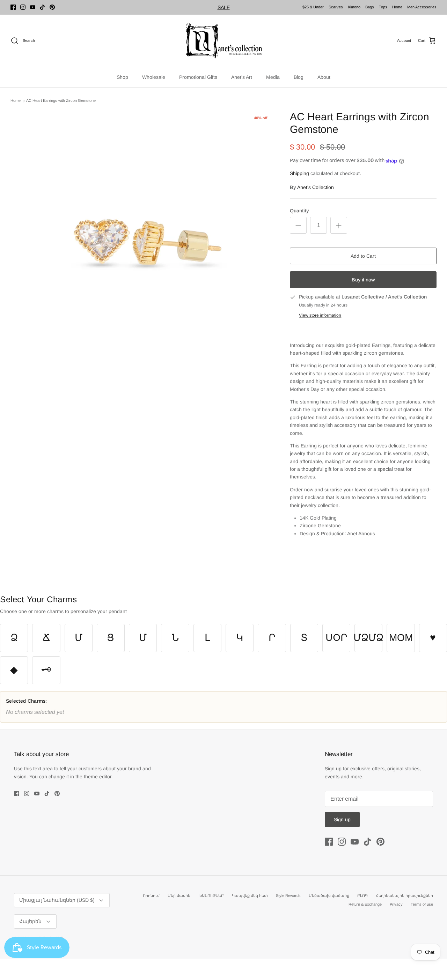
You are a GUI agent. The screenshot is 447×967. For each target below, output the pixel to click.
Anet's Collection (315, 187)
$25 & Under (313, 7)
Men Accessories (422, 7)
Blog (298, 77)
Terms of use (422, 904)
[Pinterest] (52, 7)
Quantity (299, 210)
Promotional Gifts (198, 77)
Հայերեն (30, 921)
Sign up (342, 819)
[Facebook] (13, 7)
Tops (383, 7)
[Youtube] (32, 7)
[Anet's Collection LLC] (223, 41)
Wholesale (153, 77)
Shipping (299, 173)
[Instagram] (22, 7)
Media (273, 77)
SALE (224, 7)
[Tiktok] (42, 7)
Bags (369, 7)
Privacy (396, 904)
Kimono (354, 7)
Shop (122, 77)
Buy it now (363, 279)
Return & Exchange (365, 904)
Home (397, 7)
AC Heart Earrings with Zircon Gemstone (61, 101)
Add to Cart (363, 256)
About (323, 77)
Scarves (336, 7)
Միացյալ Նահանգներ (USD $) (57, 900)
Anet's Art (241, 77)
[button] (14, 638)
